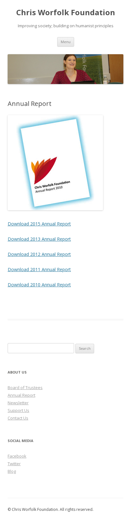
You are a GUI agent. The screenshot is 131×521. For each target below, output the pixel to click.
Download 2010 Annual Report (39, 285)
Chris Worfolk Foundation (65, 12)
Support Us (18, 410)
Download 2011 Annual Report (39, 269)
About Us (17, 372)
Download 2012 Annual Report (39, 254)
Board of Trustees (25, 387)
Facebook (17, 456)
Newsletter (18, 403)
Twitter (14, 463)
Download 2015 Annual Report (39, 224)
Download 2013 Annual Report (39, 239)
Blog (12, 471)
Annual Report (21, 395)
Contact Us (18, 418)
